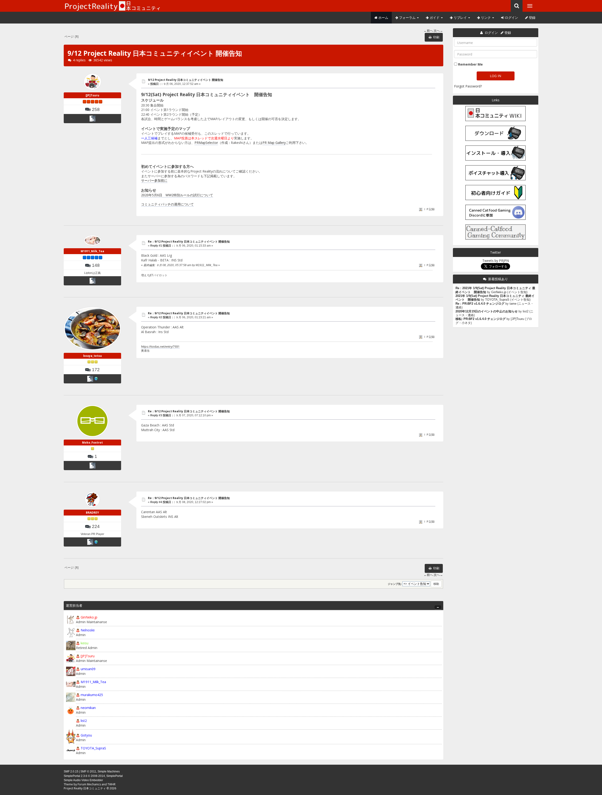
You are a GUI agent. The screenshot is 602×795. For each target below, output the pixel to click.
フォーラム (407, 17)
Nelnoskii (88, 630)
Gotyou (86, 735)
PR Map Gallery (274, 142)
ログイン (511, 17)
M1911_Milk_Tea (92, 251)
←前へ (428, 31)
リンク (486, 17)
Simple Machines (109, 771)
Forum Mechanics (89, 784)
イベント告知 (517, 292)
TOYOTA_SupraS (93, 748)
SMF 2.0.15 (71, 771)
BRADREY (92, 513)
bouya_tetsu (92, 356)
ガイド (434, 17)
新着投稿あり (498, 279)
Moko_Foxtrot (92, 443)
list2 (84, 720)
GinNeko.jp (89, 617)
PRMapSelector (206, 142)
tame (513, 303)
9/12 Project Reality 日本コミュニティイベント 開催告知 (185, 80)
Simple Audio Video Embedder (83, 780)
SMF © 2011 (88, 771)
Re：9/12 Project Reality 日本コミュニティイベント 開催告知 (189, 241)
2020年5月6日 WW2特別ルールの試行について (177, 195)
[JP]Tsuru (92, 95)
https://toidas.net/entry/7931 (160, 346)
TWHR (111, 784)
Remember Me (470, 64)
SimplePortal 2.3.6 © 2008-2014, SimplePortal (93, 776)
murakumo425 (92, 695)
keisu (84, 643)
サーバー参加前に (154, 180)
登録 (531, 17)
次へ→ (438, 31)
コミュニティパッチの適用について (167, 204)
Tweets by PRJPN (495, 260)
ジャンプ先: (395, 583)
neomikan (88, 707)
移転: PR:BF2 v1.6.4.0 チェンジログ (480, 319)
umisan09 (88, 669)
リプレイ (460, 17)
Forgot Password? (468, 86)
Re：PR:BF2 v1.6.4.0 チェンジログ (479, 303)
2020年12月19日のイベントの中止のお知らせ (486, 311)
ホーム (382, 17)
